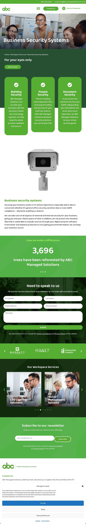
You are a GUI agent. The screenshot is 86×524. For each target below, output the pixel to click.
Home (6, 54)
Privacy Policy (45, 521)
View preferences (43, 515)
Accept (43, 503)
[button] (83, 486)
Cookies (37, 521)
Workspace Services (18, 54)
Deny (43, 509)
